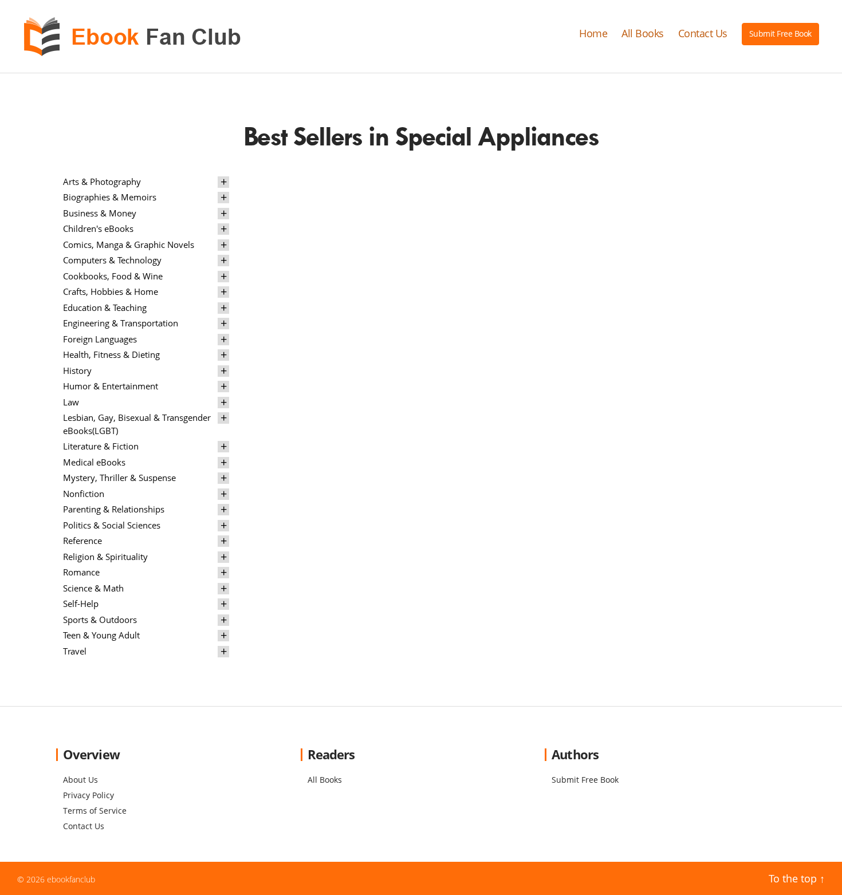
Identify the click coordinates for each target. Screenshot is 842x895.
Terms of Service (95, 810)
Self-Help (81, 603)
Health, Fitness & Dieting (111, 354)
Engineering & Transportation (120, 323)
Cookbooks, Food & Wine (113, 276)
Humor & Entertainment (110, 386)
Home (593, 33)
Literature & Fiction (101, 446)
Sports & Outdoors (100, 619)
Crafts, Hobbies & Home (110, 291)
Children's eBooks (98, 228)
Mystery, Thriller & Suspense (119, 477)
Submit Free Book (780, 33)
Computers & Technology (112, 260)
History (77, 370)
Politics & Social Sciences (111, 525)
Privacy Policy (88, 795)
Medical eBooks (94, 462)
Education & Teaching (105, 307)
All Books (642, 33)
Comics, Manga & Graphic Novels (128, 244)
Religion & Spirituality (105, 556)
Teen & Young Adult (101, 635)
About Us (80, 779)
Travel (74, 651)
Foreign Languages (100, 339)
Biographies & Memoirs (109, 197)
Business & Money (99, 213)
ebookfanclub (71, 879)
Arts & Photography (102, 181)
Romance (81, 572)
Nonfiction (83, 493)
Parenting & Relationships (113, 509)
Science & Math (93, 588)
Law (71, 402)
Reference (82, 540)
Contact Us (702, 33)
